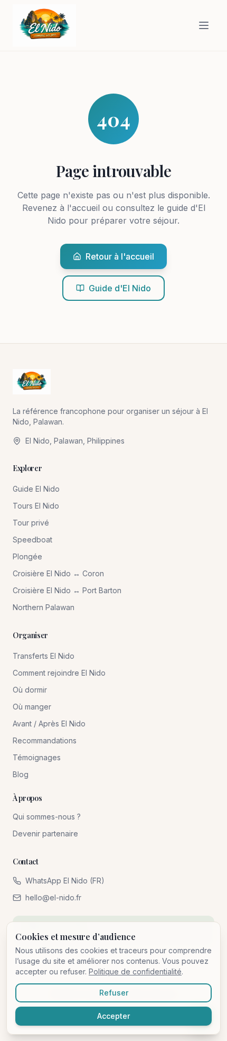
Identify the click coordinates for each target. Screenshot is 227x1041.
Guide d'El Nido (120, 288)
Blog (21, 774)
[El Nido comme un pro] (44, 25)
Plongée (27, 556)
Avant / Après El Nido (49, 723)
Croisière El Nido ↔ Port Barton (67, 590)
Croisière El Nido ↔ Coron (58, 573)
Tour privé (31, 522)
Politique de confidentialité (135, 971)
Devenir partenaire (45, 833)
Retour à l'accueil (120, 256)
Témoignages (37, 757)
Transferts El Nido (43, 655)
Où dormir (30, 689)
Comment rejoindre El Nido (59, 672)
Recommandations (45, 740)
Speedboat (32, 539)
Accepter (113, 1015)
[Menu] (203, 25)
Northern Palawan (43, 607)
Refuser (113, 992)
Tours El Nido (36, 505)
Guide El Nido (36, 488)
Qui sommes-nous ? (47, 816)
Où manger (32, 706)
